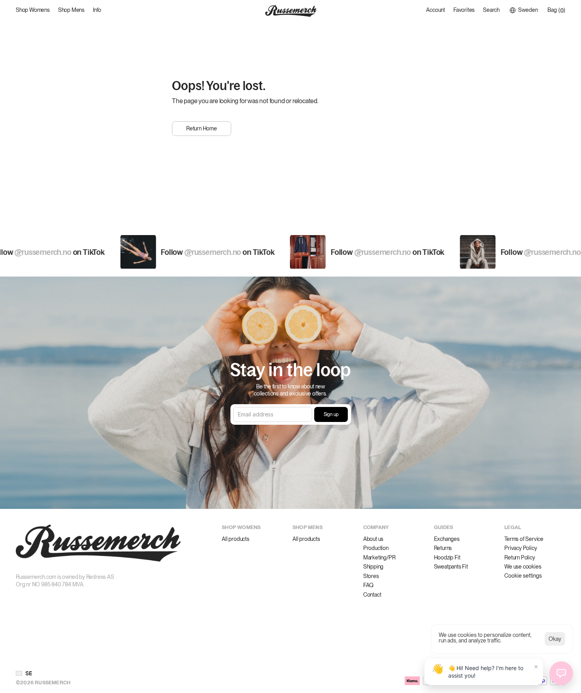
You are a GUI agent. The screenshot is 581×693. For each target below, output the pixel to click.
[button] (24, 673)
